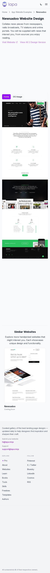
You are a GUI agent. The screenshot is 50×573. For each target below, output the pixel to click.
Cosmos (30, 478)
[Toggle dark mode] (41, 4)
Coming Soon (9, 409)
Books (5, 478)
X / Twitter (31, 465)
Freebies (6, 490)
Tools (4, 482)
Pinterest (31, 461)
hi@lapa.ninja (8, 442)
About (4, 465)
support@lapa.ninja (10, 449)
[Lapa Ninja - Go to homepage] (9, 4)
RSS (29, 482)
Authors (5, 499)
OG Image (17, 97)
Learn (4, 473)
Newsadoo (9, 406)
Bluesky (30, 469)
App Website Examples (22, 12)
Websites (6, 469)
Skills (4, 486)
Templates (6, 495)
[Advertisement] (25, 292)
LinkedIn (31, 473)
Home (4, 12)
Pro (5, 460)
